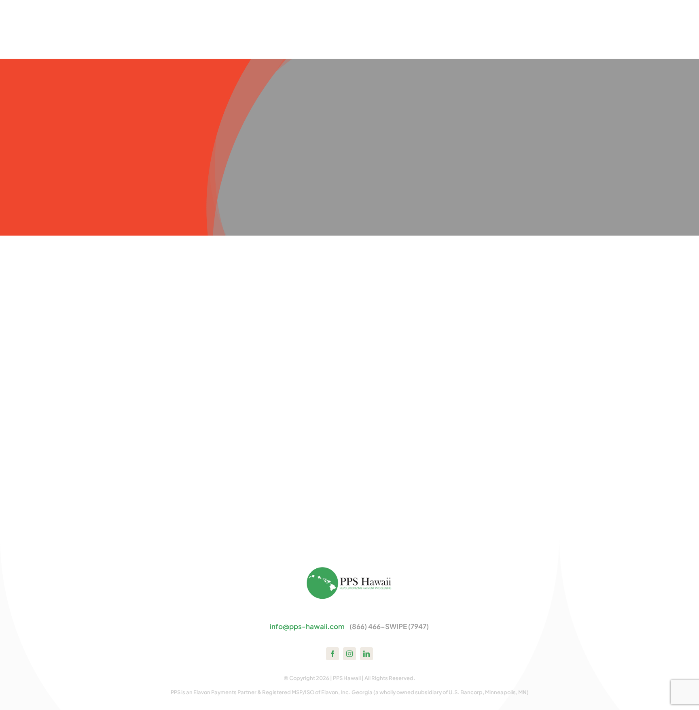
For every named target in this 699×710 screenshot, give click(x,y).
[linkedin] (366, 653)
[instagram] (349, 653)
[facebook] (332, 653)
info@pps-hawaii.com (307, 626)
